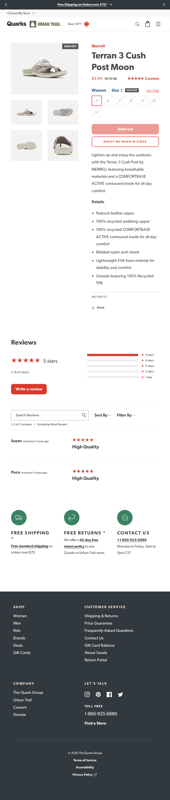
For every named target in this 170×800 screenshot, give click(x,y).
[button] (147, 24)
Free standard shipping (29, 546)
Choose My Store (18, 13)
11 (98, 113)
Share (100, 307)
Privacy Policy (83, 775)
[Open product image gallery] (44, 68)
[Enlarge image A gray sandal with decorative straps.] (63, 112)
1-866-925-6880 (101, 713)
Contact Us (94, 638)
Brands (19, 638)
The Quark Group (28, 692)
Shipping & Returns (101, 615)
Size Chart (153, 90)
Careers (20, 707)
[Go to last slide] (6, 4)
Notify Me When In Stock (125, 141)
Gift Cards (21, 652)
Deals (18, 645)
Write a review (28, 389)
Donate (19, 714)
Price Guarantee (98, 623)
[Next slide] (164, 4)
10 (155, 102)
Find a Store (95, 723)
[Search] (137, 24)
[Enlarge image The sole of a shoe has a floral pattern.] (26, 145)
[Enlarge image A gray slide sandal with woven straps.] (26, 112)
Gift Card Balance (100, 645)
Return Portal (96, 659)
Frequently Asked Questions (109, 630)
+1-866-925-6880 (132, 540)
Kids (16, 630)
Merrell (98, 46)
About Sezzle (96, 652)
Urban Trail (22, 700)
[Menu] (158, 24)
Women (20, 615)
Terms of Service (85, 760)
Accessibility (85, 767)
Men (17, 623)
